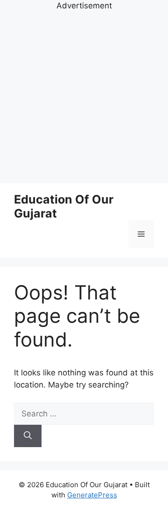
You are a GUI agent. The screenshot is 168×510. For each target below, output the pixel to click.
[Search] (28, 436)
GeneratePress (92, 494)
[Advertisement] (84, 96)
